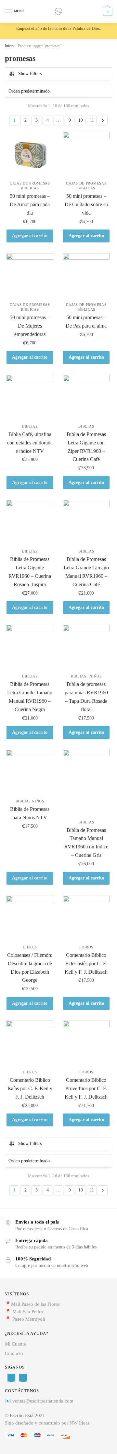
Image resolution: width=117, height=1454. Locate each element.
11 (92, 120)
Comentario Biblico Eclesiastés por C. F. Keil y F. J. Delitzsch (86, 963)
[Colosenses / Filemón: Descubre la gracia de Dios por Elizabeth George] (29, 919)
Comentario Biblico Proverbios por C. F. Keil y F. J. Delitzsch (86, 1088)
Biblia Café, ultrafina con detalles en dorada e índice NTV (30, 442)
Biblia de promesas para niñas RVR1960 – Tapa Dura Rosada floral (86, 696)
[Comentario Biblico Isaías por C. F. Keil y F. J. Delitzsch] (29, 1044)
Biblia (22, 801)
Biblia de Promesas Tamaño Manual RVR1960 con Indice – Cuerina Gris (86, 842)
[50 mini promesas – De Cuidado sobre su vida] (86, 155)
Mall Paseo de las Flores (35, 1304)
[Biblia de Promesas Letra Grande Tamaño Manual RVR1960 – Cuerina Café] (86, 523)
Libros (30, 947)
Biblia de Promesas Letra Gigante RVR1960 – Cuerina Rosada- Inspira (29, 571)
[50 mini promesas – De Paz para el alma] (86, 276)
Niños (95, 676)
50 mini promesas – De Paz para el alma (86, 322)
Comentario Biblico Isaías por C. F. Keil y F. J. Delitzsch (29, 1088)
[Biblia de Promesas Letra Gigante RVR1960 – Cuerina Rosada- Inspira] (29, 523)
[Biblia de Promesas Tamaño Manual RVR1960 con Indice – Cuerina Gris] (86, 783)
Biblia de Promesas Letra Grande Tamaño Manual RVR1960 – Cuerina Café (86, 571)
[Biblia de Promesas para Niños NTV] (29, 773)
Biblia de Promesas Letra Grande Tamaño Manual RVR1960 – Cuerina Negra (29, 696)
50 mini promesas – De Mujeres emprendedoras (30, 326)
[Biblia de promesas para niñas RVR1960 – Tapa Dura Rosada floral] (86, 648)
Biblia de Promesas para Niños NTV (29, 813)
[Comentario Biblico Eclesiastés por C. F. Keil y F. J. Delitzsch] (86, 919)
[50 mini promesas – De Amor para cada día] (29, 155)
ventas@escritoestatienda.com (42, 1401)
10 (80, 120)
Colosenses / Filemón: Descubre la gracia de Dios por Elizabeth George (29, 967)
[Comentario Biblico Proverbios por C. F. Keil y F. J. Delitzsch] (86, 1044)
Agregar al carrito (29, 235)
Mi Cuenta (15, 1344)
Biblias (30, 426)
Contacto (14, 1353)
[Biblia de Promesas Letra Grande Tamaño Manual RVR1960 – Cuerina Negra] (29, 648)
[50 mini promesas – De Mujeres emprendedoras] (29, 276)
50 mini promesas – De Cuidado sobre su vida (86, 204)
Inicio (9, 46)
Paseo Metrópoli (28, 1319)
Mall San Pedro (28, 1311)
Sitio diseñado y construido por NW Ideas (47, 1423)
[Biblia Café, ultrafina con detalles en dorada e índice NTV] (29, 398)
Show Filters (30, 73)
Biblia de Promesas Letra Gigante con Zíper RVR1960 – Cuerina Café (86, 446)
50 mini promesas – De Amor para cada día (30, 204)
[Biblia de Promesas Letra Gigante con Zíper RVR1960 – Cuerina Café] (86, 398)
